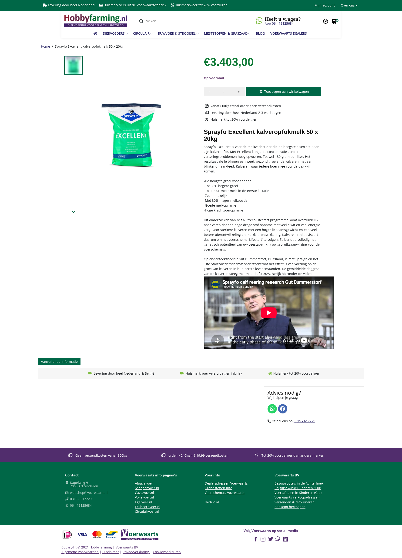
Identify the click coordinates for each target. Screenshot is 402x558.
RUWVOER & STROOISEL (177, 33)
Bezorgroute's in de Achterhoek (299, 483)
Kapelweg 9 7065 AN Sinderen (83, 484)
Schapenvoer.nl (147, 488)
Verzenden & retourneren (295, 502)
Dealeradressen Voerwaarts (226, 483)
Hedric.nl (212, 502)
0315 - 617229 (304, 421)
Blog (260, 33)
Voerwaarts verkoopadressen (297, 497)
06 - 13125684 (80, 506)
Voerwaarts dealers (288, 33)
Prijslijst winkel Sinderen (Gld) (298, 488)
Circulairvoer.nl (147, 511)
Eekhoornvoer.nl (147, 507)
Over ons (348, 5)
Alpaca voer (144, 483)
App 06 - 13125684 (279, 23)
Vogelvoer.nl (144, 497)
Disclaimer (110, 552)
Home (45, 46)
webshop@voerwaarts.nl (88, 493)
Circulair (142, 33)
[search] (185, 21)
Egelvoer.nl (143, 502)
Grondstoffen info (218, 488)
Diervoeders (114, 33)
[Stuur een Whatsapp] (272, 408)
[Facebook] (282, 408)
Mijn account (325, 5)
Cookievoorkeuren (167, 552)
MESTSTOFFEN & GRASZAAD (226, 33)
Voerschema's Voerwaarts (225, 493)
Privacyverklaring (136, 552)
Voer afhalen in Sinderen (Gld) (298, 493)
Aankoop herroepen (290, 507)
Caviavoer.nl (144, 493)
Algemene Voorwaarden (80, 552)
